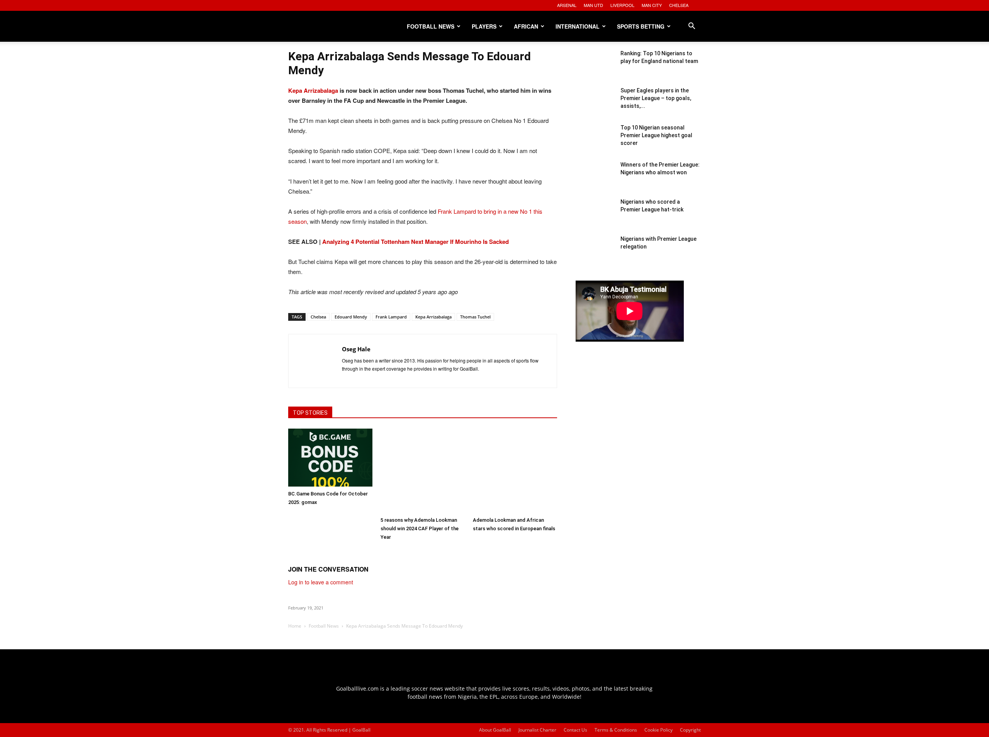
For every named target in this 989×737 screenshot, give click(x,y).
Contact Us (575, 730)
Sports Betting (640, 26)
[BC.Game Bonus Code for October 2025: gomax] (330, 458)
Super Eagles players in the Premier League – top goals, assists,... (655, 98)
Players (484, 26)
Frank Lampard (391, 317)
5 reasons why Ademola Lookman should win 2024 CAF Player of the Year (420, 528)
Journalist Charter (537, 730)
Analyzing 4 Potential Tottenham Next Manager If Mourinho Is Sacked (415, 241)
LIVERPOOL (622, 5)
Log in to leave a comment (320, 582)
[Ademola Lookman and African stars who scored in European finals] (515, 471)
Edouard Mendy (351, 317)
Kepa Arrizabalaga (313, 90)
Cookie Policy (658, 730)
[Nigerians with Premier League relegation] (595, 254)
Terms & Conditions (616, 730)
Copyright (690, 730)
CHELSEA (678, 5)
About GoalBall (495, 730)
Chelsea (318, 317)
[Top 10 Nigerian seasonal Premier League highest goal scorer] (595, 143)
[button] (691, 27)
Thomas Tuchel (475, 317)
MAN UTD (593, 5)
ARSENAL (566, 5)
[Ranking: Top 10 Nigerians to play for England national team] (595, 68)
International (578, 26)
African (526, 26)
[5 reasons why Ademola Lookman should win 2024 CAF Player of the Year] (423, 471)
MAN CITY (652, 5)
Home (294, 626)
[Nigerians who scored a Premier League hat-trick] (595, 217)
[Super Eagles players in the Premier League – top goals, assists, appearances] (595, 106)
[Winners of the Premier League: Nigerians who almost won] (595, 180)
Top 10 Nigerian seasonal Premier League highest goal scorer (656, 135)
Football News (430, 26)
